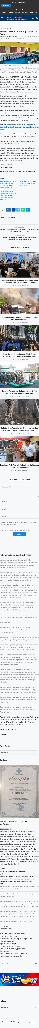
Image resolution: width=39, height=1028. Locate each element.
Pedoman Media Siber (14, 12)
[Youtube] (22, 9)
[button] (13, 5)
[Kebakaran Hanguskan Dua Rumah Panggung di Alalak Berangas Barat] (19, 301)
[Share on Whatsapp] (23, 210)
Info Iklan (25, 12)
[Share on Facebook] (13, 210)
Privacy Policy (33, 12)
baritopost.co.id (12, 37)
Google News (10, 171)
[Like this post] (9, 210)
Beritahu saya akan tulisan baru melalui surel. (15, 530)
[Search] (33, 18)
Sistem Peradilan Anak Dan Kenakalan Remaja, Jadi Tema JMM (28, 183)
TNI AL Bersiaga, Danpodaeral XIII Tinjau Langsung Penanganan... (19, 6)
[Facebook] (16, 9)
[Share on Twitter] (18, 210)
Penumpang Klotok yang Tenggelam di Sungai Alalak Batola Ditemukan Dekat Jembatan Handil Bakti (19, 127)
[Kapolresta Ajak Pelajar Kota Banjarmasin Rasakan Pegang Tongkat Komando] (19, 449)
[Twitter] (19, 9)
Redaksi (4, 12)
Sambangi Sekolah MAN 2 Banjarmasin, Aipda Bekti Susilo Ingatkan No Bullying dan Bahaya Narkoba (8, 195)
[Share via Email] (28, 210)
